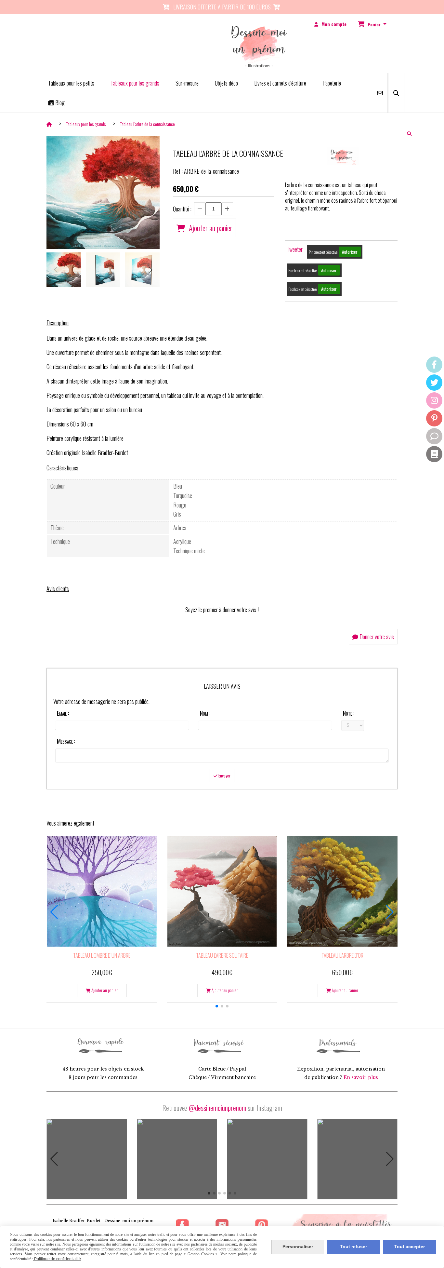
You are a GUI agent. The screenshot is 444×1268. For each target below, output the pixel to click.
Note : (348, 713)
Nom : (205, 713)
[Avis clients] (434, 436)
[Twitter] (434, 382)
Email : (63, 713)
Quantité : (182, 209)
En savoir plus (361, 1077)
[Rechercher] (396, 93)
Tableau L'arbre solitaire (222, 955)
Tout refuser (353, 1246)
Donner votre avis (376, 636)
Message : (66, 741)
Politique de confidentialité (57, 1259)
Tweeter (295, 249)
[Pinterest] (434, 418)
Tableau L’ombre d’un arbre (101, 955)
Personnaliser (297, 1246)
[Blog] (434, 454)
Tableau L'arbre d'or (342, 955)
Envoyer (224, 775)
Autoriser (350, 252)
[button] (150, 270)
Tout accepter (409, 1246)
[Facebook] (434, 365)
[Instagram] (434, 400)
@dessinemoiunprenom (217, 1107)
